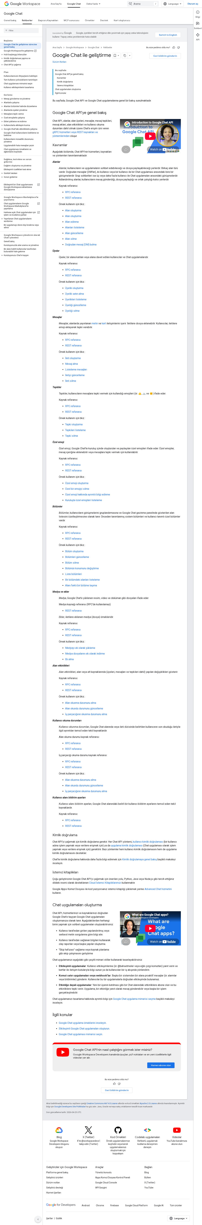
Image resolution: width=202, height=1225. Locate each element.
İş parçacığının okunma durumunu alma (86, 714)
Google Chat (74, 3)
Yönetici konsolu (103, 1172)
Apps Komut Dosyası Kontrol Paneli (112, 1177)
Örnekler (90, 20)
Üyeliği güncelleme (75, 305)
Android (86, 1205)
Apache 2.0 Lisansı (148, 1103)
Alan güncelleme (74, 233)
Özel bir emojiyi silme (77, 488)
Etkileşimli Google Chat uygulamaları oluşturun (84, 1028)
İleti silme (70, 380)
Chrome (100, 1205)
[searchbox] (21, 30)
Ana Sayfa (56, 3)
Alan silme (71, 238)
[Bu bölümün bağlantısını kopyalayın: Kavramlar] (70, 145)
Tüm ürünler (176, 1205)
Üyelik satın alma (74, 293)
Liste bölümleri (73, 574)
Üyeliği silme (72, 310)
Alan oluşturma (73, 210)
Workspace (31, 4)
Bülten (147, 1177)
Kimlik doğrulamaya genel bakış (139, 859)
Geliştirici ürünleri (54, 1177)
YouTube (148, 1187)
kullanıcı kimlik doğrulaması (148, 841)
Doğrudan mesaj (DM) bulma (80, 244)
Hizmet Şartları (53, 1192)
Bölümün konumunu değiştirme (82, 568)
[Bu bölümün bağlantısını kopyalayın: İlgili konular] (76, 1015)
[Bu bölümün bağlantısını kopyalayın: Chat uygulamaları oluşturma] (105, 905)
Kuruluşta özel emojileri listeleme (83, 500)
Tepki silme (71, 435)
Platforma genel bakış (57, 1172)
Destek (104, 20)
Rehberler (27, 20)
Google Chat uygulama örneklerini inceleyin (82, 1022)
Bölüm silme (72, 562)
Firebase (114, 1205)
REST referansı (73, 197)
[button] (20, 54)
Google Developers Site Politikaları (70, 1106)
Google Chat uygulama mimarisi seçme (134, 998)
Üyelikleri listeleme (75, 299)
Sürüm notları (53, 1182)
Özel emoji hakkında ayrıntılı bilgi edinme (87, 494)
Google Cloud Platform (136, 1205)
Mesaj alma (71, 363)
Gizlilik (59, 1218)
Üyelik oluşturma (74, 288)
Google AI (158, 1205)
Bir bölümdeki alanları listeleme (82, 579)
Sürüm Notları (59, 62)
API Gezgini (101, 1187)
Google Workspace (75, 47)
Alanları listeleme (74, 227)
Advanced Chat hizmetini (158, 889)
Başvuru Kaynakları (48, 20)
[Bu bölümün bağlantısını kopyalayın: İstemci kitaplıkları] (81, 872)
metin (95, 323)
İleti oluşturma (73, 358)
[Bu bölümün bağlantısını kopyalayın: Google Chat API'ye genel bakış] (109, 113)
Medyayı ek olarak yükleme (80, 647)
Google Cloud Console (106, 1182)
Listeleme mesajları (76, 369)
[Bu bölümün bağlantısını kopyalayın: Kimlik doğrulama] (80, 835)
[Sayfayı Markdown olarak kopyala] (125, 55)
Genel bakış (10, 20)
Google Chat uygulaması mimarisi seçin (80, 1034)
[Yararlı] (173, 47)
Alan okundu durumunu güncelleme (84, 708)
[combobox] (143, 4)
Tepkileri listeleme (75, 430)
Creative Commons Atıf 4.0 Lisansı (102, 1103)
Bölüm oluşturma (74, 551)
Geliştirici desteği (54, 1187)
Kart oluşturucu (122, 20)
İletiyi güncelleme (75, 375)
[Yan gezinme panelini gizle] (38, 1219)
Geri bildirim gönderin (165, 55)
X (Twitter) (149, 1182)
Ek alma (69, 659)
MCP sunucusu (71, 20)
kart (104, 323)
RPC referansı (73, 192)
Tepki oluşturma (74, 424)
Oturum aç (192, 4)
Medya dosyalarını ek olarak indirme (85, 653)
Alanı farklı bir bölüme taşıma (81, 585)
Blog (146, 1172)
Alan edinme (72, 221)
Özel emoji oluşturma (76, 483)
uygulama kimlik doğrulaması (127, 845)
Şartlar (49, 1218)
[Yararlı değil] (178, 47)
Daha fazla (92, 3)
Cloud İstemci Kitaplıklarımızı (105, 882)
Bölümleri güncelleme (77, 557)
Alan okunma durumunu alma (80, 702)
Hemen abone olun (161, 1065)
